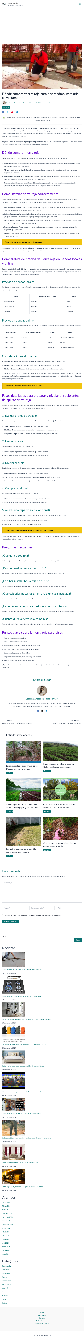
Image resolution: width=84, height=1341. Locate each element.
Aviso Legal (42, 1315)
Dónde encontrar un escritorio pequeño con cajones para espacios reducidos (26, 1019)
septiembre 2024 (7, 1224)
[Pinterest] (12, 112)
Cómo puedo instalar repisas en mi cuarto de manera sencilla (21, 1113)
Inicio (42, 1313)
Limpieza (5, 1292)
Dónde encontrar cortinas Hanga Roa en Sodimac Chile (20, 1163)
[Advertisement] (42, 23)
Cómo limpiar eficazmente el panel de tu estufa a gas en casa (21, 996)
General (4, 1277)
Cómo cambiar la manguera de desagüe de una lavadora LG (21, 1092)
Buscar (4, 936)
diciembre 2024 (7, 1213)
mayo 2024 (5, 1239)
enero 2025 (5, 1210)
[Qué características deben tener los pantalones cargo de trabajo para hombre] (13, 1128)
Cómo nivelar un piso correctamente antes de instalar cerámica (22, 969)
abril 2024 (5, 1243)
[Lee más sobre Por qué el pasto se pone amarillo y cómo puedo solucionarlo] (23, 831)
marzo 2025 (6, 1202)
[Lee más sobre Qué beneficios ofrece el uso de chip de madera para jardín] (60, 828)
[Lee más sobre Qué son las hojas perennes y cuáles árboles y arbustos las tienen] (60, 789)
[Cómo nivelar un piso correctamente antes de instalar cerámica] (13, 959)
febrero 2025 (6, 1206)
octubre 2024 (6, 1221)
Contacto (42, 1318)
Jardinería (6, 107)
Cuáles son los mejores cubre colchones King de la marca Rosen (23, 1066)
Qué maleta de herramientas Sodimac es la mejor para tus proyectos (23, 1044)
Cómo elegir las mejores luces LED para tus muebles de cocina (22, 1187)
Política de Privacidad (42, 1323)
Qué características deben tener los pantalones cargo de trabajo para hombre (26, 1138)
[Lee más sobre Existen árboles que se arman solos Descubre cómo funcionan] (23, 752)
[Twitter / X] (42, 711)
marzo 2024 (6, 1247)
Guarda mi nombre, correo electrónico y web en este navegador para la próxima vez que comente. (33, 915)
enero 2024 (5, 1254)
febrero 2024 (6, 1250)
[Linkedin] (17, 112)
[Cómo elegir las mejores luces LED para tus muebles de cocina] (13, 1176)
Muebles (5, 1295)
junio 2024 (5, 1235)
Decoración (6, 1270)
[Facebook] (3, 112)
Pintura (4, 1303)
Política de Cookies (42, 1321)
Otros (4, 1299)
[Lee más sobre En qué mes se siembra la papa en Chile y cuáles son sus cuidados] (60, 751)
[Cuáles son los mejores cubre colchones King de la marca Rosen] (13, 1057)
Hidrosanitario (6, 1284)
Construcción (6, 1266)
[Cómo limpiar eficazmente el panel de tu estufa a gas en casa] (13, 985)
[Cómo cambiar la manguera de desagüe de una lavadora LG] (13, 1081)
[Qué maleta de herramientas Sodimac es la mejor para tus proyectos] (13, 1033)
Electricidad (6, 1273)
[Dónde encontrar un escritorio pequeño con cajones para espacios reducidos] (13, 1009)
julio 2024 (5, 1232)
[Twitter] (8, 112)
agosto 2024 (6, 1228)
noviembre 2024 (7, 1217)
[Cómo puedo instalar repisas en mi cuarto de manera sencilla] (13, 1104)
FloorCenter (13, 3)
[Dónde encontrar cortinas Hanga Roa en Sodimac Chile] (13, 1152)
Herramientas (6, 1281)
